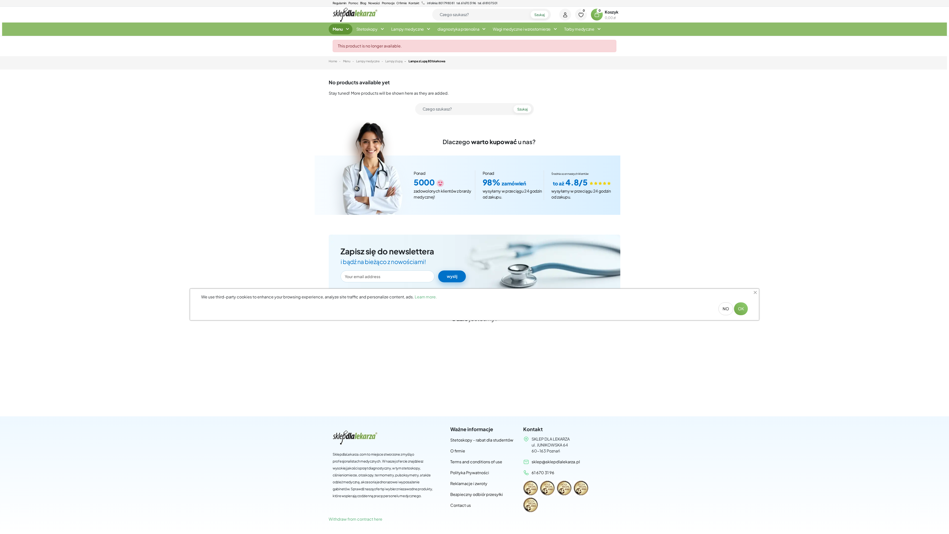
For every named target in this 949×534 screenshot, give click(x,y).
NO (726, 308)
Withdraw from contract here (355, 519)
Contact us (460, 505)
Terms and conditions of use (476, 461)
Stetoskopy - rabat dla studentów (481, 440)
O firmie (401, 3)
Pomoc (353, 3)
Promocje (388, 3)
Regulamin (339, 3)
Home (333, 61)
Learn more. (426, 296)
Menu (346, 61)
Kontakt (414, 3)
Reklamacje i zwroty (468, 483)
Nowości (374, 3)
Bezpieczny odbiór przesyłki (476, 494)
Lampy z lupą (393, 61)
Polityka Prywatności (469, 472)
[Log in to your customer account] (565, 15)
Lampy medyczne (368, 61)
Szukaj (539, 14)
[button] (597, 15)
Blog (363, 3)
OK (741, 308)
